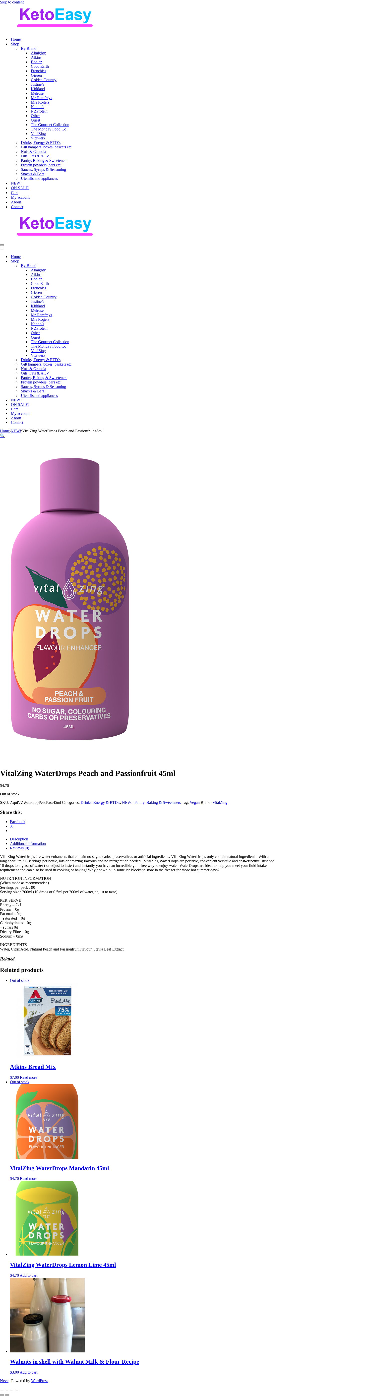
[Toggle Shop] (87, 261)
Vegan (195, 802)
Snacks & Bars (32, 174)
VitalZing (38, 133)
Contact (17, 207)
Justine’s (37, 84)
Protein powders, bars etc (41, 165)
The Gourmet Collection (50, 125)
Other (35, 116)
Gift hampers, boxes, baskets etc (46, 147)
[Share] (12, 1390)
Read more (28, 1077)
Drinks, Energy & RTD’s (41, 142)
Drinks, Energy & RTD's (100, 802)
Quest (35, 120)
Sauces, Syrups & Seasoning (43, 169)
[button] (2, 436)
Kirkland (38, 89)
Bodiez (36, 62)
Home (16, 39)
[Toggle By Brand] (87, 266)
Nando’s (37, 107)
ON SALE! (20, 188)
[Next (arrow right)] (7, 1395)
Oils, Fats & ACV (35, 156)
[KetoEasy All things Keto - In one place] (55, 30)
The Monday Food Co (48, 129)
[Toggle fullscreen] (7, 1390)
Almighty (38, 53)
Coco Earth (40, 66)
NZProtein (39, 111)
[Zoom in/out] (2, 1390)
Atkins (36, 57)
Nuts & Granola (33, 151)
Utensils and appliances (39, 178)
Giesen (36, 75)
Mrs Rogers (40, 102)
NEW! (16, 183)
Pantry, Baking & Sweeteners (44, 160)
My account (20, 197)
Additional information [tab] (28, 843)
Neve (4, 1381)
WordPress (39, 1381)
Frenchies (38, 71)
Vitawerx (38, 138)
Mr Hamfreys (41, 98)
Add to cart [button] (28, 1275)
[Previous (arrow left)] (2, 1395)
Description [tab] (19, 839)
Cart (14, 192)
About (16, 202)
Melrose (37, 93)
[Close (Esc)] (17, 1390)
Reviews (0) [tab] (19, 848)
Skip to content (12, 2)
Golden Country (44, 80)
